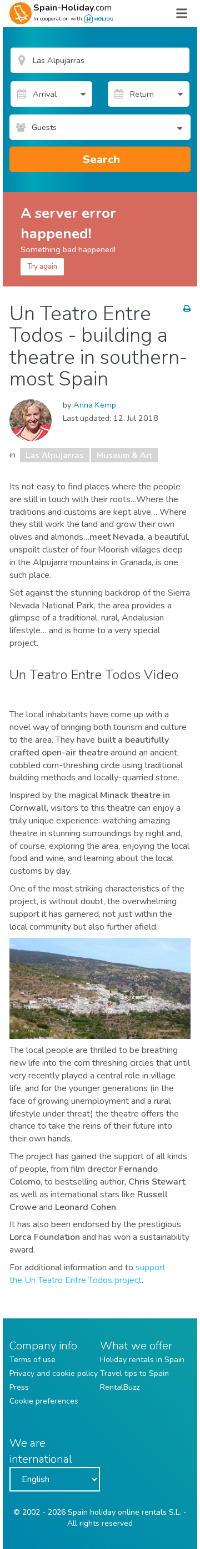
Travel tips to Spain (134, 1373)
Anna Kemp (94, 404)
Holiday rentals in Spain (142, 1359)
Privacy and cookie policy (53, 1373)
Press (19, 1387)
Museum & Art (124, 455)
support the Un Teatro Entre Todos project (87, 1273)
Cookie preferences (43, 1401)
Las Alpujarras (55, 455)
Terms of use (32, 1359)
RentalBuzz (119, 1387)
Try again (42, 267)
